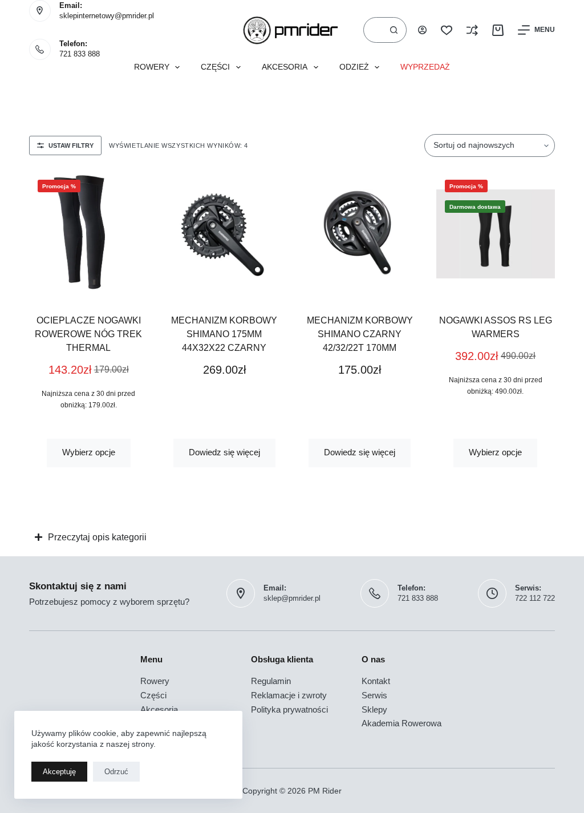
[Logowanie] (422, 30)
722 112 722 (535, 598)
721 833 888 (79, 54)
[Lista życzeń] (446, 30)
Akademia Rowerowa (401, 723)
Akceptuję (59, 771)
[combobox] (373, 30)
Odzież (354, 67)
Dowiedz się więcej (224, 452)
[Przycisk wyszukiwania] (394, 30)
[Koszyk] (498, 30)
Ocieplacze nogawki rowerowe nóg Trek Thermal (88, 334)
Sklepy (374, 709)
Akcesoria (284, 67)
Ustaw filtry (71, 145)
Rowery (151, 67)
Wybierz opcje (88, 452)
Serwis (374, 695)
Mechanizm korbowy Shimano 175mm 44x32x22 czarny (224, 334)
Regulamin (271, 681)
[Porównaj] (472, 30)
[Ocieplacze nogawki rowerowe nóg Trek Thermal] (88, 234)
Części (215, 67)
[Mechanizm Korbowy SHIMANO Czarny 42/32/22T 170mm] (360, 234)
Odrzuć (116, 771)
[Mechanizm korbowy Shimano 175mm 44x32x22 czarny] (224, 234)
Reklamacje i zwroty (289, 695)
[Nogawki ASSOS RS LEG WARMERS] (495, 234)
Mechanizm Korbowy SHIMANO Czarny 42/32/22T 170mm (360, 334)
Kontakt (376, 681)
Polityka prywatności (289, 709)
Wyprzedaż (425, 67)
